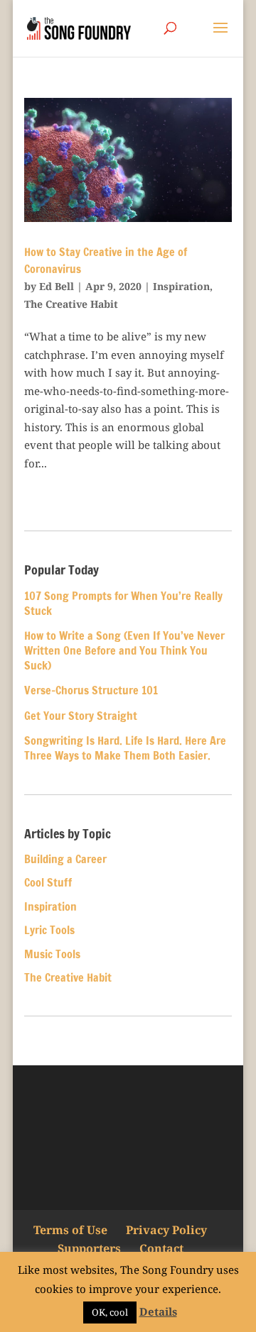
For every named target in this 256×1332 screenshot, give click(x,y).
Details (158, 1311)
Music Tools (52, 954)
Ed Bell (56, 286)
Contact (161, 1248)
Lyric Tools (49, 930)
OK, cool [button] (110, 1312)
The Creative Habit (71, 304)
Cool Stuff (48, 882)
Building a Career (65, 859)
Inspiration (181, 286)
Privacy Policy (166, 1230)
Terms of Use (70, 1230)
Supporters (89, 1248)
